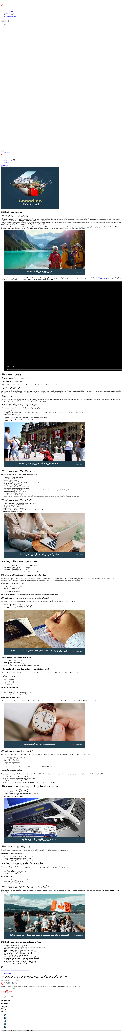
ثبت (17, 980)
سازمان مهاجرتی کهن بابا (105, 277)
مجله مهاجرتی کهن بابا (10, 16)
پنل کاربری (3, 21)
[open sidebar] (61, 148)
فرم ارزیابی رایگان (9, 11)
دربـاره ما (6, 17)
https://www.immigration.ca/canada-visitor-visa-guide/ (15, 970)
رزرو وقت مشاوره (9, 13)
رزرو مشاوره (4, 165)
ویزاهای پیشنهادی (10, 14)
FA (6, 24)
